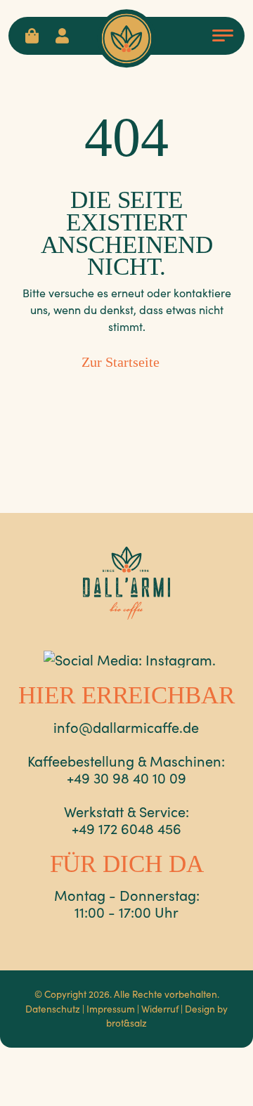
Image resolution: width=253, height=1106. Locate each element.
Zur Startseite (121, 362)
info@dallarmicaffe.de (126, 726)
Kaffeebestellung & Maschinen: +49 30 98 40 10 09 (126, 768)
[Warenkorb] (32, 36)
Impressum (110, 1008)
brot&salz (126, 1022)
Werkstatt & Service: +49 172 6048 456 (126, 819)
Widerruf (160, 1008)
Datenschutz (52, 1008)
